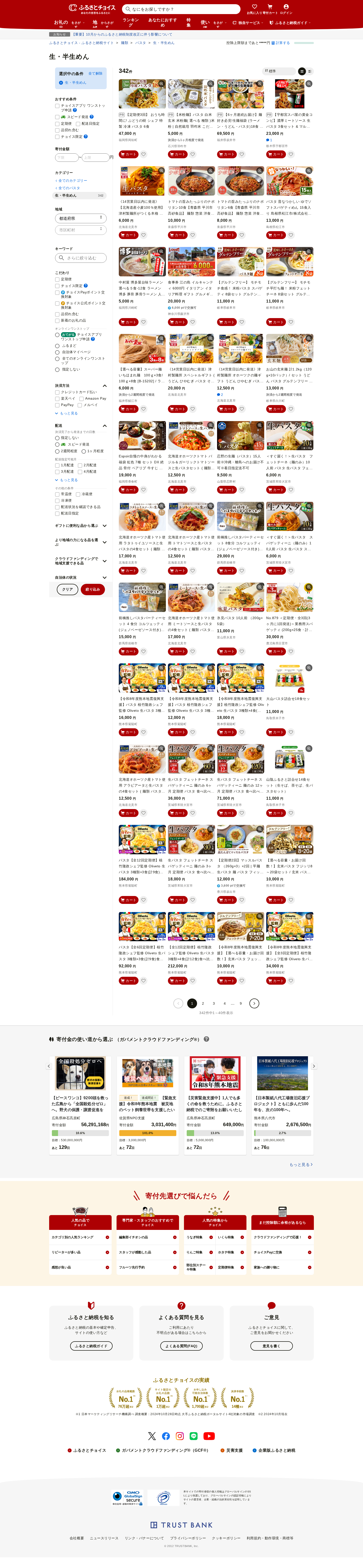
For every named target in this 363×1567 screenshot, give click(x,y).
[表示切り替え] (306, 71)
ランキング (131, 22)
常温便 (66, 494)
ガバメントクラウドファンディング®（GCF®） (166, 1450)
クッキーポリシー (226, 1538)
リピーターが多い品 (66, 1252)
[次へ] (254, 1003)
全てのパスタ (69, 188)
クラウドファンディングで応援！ (278, 1237)
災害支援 (234, 1450)
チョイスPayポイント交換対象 (83, 294)
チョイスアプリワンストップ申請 (81, 336)
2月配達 (90, 465)
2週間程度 (69, 451)
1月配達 (67, 465)
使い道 (212, 24)
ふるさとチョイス (90, 1450)
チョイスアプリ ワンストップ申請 (84, 107)
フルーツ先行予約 (132, 1267)
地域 (103, 24)
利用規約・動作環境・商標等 (270, 1538)
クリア (67, 589)
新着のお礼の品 (73, 320)
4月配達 (90, 471)
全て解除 (95, 73)
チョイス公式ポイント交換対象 (83, 305)
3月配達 (67, 471)
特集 (189, 22)
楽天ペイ (68, 398)
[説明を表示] (75, 110)
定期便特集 (226, 1267)
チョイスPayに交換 (268, 1252)
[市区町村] (81, 230)
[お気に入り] (143, 154)
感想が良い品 (61, 1267)
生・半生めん (75, 82)
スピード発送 (77, 117)
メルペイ (90, 405)
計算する (283, 43)
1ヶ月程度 (95, 451)
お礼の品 (67, 24)
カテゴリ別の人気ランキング (72, 1237)
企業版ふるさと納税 (277, 1450)
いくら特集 (226, 1237)
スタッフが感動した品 (135, 1252)
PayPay (67, 405)
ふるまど (69, 345)
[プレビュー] (161, 83)
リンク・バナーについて (144, 1538)
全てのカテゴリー (73, 181)
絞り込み (93, 589)
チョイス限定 (74, 136)
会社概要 (77, 1538)
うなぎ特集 (194, 1237)
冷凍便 (66, 500)
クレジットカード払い (79, 392)
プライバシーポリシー (188, 1538)
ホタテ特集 (226, 1252)
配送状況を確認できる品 (81, 507)
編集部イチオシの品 (133, 1237)
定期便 (66, 123)
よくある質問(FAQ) (181, 1346)
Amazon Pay (95, 398)
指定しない (70, 369)
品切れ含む (70, 130)
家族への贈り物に (267, 1267)
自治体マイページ (76, 352)
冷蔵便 (87, 494)
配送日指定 (91, 123)
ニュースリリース (104, 1538)
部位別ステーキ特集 (196, 1267)
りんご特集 (194, 1252)
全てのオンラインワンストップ (83, 360)
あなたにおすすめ (162, 22)
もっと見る (69, 413)
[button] (81, 386)
